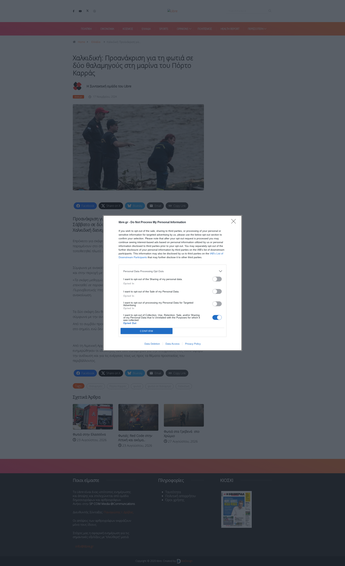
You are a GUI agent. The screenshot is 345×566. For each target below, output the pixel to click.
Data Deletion (152, 343)
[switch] (217, 279)
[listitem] (172, 271)
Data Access (172, 343)
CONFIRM (146, 331)
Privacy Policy (193, 343)
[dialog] (172, 283)
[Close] (234, 222)
